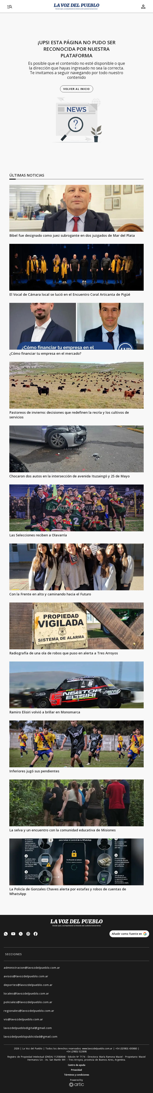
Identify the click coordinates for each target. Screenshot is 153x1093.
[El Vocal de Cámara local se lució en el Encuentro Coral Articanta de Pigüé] (76, 267)
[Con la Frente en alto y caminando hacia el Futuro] (76, 567)
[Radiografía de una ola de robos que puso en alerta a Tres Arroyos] (76, 625)
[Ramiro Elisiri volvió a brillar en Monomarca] (76, 684)
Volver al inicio (76, 89)
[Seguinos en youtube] (13, 934)
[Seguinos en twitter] (21, 934)
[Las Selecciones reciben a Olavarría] (76, 508)
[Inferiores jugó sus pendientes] (76, 743)
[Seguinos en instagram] (28, 934)
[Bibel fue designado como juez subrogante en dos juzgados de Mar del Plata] (76, 208)
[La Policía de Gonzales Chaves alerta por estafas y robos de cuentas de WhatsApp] (76, 861)
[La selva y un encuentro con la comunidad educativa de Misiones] (76, 802)
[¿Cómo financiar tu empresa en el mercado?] (76, 326)
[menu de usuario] (143, 6)
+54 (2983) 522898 (76, 1051)
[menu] (28, 6)
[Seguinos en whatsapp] (6, 934)
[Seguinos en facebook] (36, 934)
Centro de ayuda (76, 1065)
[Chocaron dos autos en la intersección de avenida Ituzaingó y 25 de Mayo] (76, 449)
